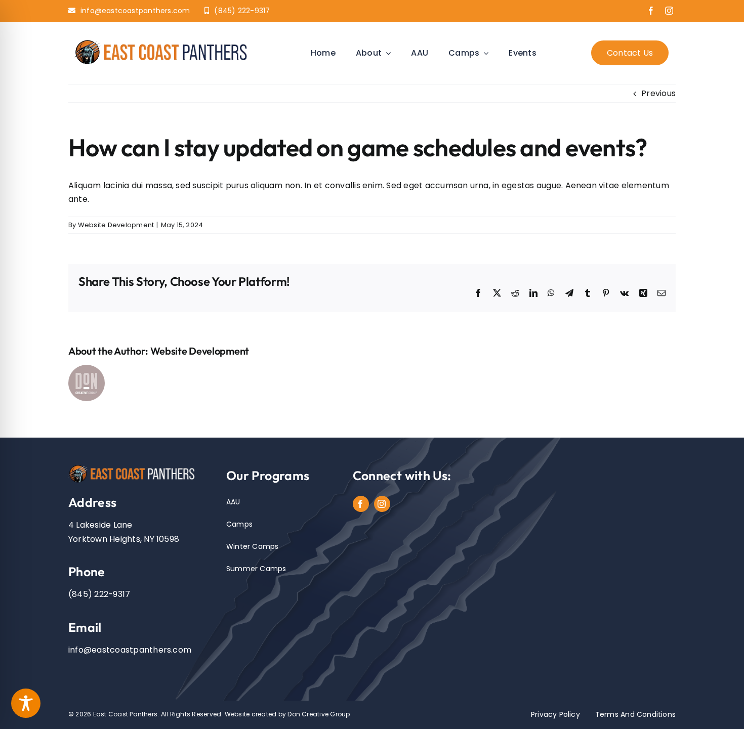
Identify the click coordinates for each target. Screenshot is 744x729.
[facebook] (651, 11)
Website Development (116, 225)
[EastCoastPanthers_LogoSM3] (165, 41)
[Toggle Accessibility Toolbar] (26, 703)
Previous (658, 93)
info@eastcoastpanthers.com (129, 650)
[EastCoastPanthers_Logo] (135, 467)
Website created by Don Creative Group (287, 714)
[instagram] (669, 11)
